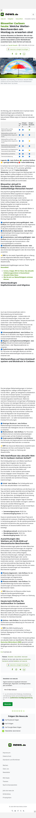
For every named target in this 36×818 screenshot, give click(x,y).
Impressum (6, 753)
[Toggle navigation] (33, 14)
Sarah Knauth (12, 45)
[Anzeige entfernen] (35, 811)
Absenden (7, 704)
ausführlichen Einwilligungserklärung (21, 697)
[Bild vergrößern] (34, 59)
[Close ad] (1, 10)
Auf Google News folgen (13, 727)
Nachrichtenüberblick (10, 785)
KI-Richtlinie (7, 794)
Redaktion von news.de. (20, 661)
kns (2, 652)
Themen (5, 781)
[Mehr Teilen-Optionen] (24, 53)
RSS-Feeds (6, 778)
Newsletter (6, 772)
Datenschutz (7, 756)
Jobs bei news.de (8, 791)
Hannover (25, 657)
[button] (18, 49)
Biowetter (11, 657)
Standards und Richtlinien (11, 760)
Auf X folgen (9, 724)
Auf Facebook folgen (12, 720)
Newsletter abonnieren (13, 731)
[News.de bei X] (20, 811)
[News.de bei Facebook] (18, 811)
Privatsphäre (7, 798)
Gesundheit (17, 657)
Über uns (6, 769)
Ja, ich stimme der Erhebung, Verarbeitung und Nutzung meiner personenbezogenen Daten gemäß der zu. (18, 696)
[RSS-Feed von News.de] (23, 811)
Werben (5, 765)
